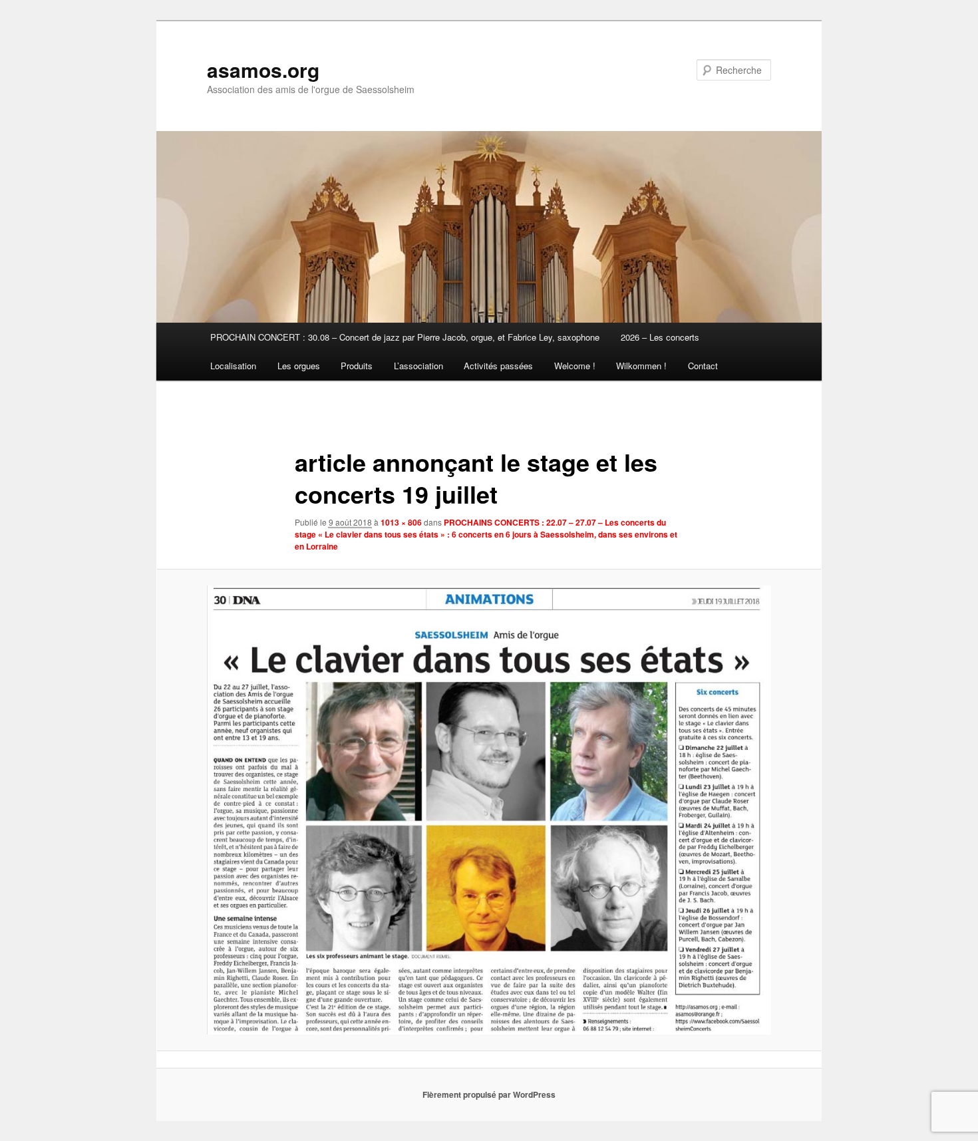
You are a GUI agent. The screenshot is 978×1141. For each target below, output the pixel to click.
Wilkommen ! (641, 365)
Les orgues (298, 365)
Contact (703, 365)
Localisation (233, 365)
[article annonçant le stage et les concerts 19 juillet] (489, 810)
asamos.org (263, 69)
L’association (418, 365)
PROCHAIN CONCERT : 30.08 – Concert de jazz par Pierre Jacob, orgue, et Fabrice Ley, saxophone (404, 337)
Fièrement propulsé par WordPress (489, 1094)
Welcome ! (574, 365)
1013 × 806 (401, 522)
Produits (357, 365)
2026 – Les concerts (660, 337)
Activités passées (498, 365)
